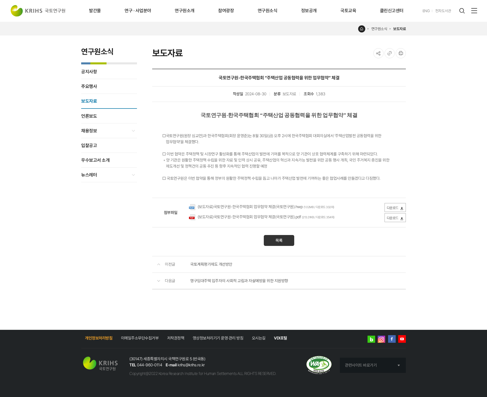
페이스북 (392, 339)
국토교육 (348, 10)
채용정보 (89, 130)
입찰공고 (89, 145)
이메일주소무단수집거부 (140, 338)
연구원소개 (185, 10)
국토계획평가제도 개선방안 (211, 264)
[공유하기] (378, 53)
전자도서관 (443, 11)
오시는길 (259, 338)
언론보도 (89, 116)
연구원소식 (267, 10)
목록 (279, 240)
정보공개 (309, 10)
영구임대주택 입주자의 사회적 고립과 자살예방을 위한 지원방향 (239, 280)
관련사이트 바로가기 (361, 365)
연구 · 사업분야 (138, 10)
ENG (426, 11)
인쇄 (401, 53)
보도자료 (399, 29)
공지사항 (89, 71)
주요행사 (89, 86)
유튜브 (402, 339)
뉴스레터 (89, 174)
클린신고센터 (392, 10)
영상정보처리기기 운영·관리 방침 (218, 338)
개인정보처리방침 (98, 338)
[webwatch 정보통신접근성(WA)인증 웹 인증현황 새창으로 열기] (319, 365)
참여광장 (226, 10)
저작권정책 (175, 338)
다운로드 (392, 208)
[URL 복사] (390, 53)
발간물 (95, 10)
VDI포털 (280, 338)
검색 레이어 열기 (462, 11)
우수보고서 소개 (95, 160)
